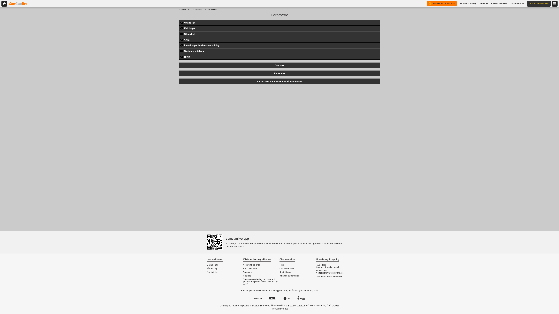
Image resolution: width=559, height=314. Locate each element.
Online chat (212, 265)
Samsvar (247, 272)
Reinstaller (279, 73)
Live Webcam (185, 9)
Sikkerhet (189, 34)
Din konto (199, 9)
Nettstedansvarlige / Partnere (330, 273)
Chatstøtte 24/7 (287, 268)
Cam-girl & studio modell (327, 267)
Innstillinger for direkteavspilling (202, 45)
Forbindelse (212, 272)
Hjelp (187, 57)
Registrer (279, 65)
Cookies (247, 275)
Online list (189, 23)
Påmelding (212, 268)
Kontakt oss (285, 272)
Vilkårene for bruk (251, 265)
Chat (186, 40)
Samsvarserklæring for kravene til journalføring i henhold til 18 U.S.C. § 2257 (260, 281)
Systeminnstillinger (194, 51)
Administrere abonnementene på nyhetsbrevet (279, 81)
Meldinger (189, 28)
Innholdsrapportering (289, 275)
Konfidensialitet (250, 268)
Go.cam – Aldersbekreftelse (329, 276)
